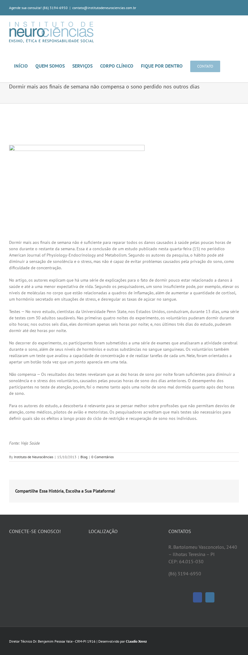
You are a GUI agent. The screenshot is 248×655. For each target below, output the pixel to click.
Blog (83, 457)
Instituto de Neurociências (33, 457)
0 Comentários (102, 457)
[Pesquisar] (229, 65)
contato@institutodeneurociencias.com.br (104, 7)
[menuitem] (24, 65)
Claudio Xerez (136, 641)
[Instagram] (209, 597)
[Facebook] (197, 597)
